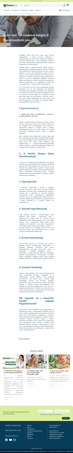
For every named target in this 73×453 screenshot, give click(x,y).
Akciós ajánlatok (15, 10)
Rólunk (29, 425)
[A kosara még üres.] (67, 5)
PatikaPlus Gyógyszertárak (13, 425)
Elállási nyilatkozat (54, 438)
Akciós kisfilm (53, 427)
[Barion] (36, 445)
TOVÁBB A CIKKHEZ (8, 397)
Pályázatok (30, 434)
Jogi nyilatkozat (53, 431)
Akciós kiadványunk (54, 425)
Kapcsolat (37, 10)
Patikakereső (24, 10)
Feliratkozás (65, 418)
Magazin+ (31, 10)
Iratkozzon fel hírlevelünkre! (36, 0)
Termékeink (7, 10)
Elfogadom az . (51, 414)
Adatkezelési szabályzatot (54, 414)
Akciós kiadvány (65, 10)
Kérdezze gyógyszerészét (34, 431)
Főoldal (5, 14)
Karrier (29, 427)
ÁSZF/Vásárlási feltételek (56, 433)
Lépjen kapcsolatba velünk (13, 430)
